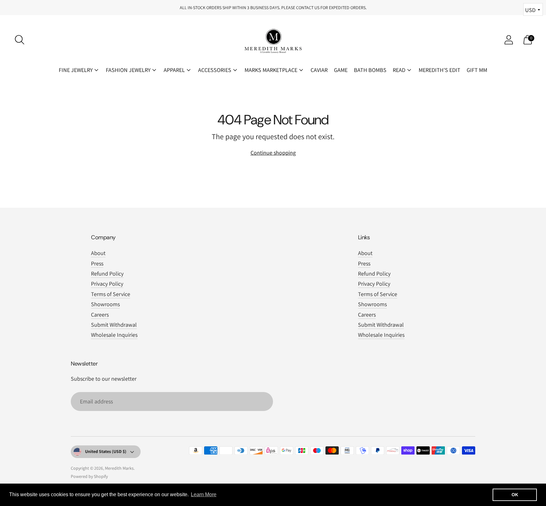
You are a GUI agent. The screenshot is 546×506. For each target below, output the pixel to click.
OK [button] (515, 494)
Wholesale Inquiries (114, 334)
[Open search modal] (19, 40)
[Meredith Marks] (273, 39)
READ (399, 70)
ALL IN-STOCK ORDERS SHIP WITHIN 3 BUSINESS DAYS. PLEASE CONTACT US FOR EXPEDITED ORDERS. (273, 7)
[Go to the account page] (509, 40)
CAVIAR (319, 70)
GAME (341, 70)
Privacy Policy (107, 283)
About (98, 253)
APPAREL (174, 70)
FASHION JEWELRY (128, 70)
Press (97, 263)
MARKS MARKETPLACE (271, 70)
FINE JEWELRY (76, 70)
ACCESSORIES (214, 70)
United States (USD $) (105, 451)
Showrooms (105, 304)
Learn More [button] (203, 494)
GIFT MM (477, 70)
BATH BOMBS (370, 70)
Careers (100, 314)
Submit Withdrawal (114, 324)
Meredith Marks (119, 468)
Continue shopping (273, 152)
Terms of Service (110, 294)
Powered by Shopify (89, 476)
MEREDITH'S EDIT (439, 70)
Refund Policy (107, 273)
